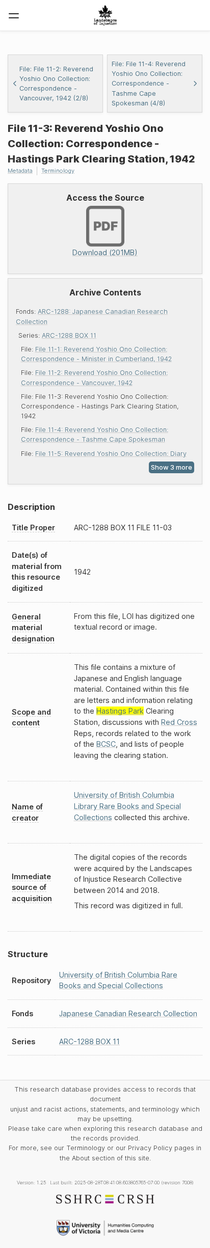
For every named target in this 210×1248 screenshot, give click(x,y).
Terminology (57, 170)
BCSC (106, 744)
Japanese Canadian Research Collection (128, 1013)
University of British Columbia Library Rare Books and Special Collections (127, 806)
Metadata (20, 170)
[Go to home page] (105, 15)
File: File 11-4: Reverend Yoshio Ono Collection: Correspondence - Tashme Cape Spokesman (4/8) (149, 83)
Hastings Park (120, 711)
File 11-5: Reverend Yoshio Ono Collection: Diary (111, 453)
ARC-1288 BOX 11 (69, 335)
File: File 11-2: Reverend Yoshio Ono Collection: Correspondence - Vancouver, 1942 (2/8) (56, 83)
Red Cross (179, 722)
